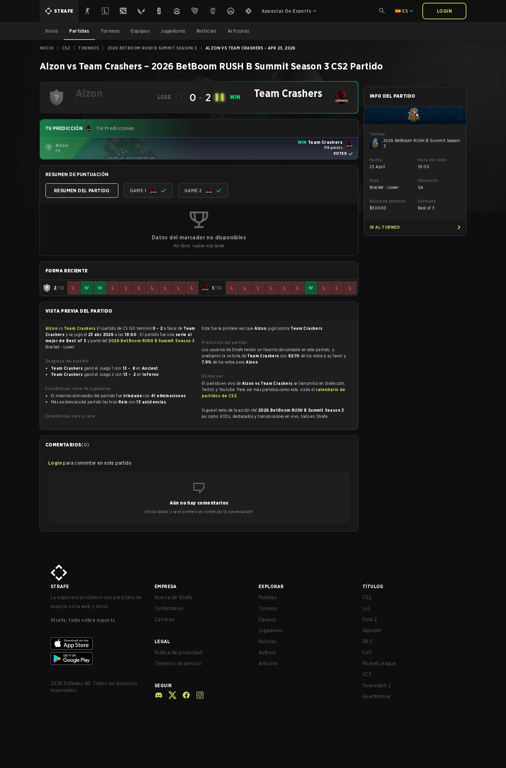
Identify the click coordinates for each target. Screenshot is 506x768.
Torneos (88, 48)
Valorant (371, 630)
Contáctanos (169, 608)
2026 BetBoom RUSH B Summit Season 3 (152, 48)
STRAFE (60, 586)
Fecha (376, 159)
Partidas (268, 597)
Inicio (46, 48)
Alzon (52, 328)
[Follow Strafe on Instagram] (197, 695)
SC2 (366, 674)
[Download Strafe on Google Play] (97, 658)
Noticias (267, 641)
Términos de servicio (178, 663)
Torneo (377, 134)
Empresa (166, 586)
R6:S (367, 641)
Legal (162, 641)
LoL (366, 608)
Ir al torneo (385, 227)
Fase (374, 180)
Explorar (271, 586)
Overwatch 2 (376, 685)
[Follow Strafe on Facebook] (183, 695)
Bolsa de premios (388, 201)
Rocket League (379, 663)
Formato (427, 201)
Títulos (372, 586)
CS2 (66, 48)
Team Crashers (80, 328)
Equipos (268, 619)
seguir (163, 685)
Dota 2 (369, 619)
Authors (267, 652)
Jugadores (271, 630)
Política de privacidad (178, 652)
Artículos (268, 663)
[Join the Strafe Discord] (159, 695)
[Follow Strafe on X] (170, 695)
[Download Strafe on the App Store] (97, 643)
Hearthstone (376, 696)
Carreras (165, 619)
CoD (367, 652)
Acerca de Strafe (173, 597)
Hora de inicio (432, 159)
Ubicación (428, 180)
